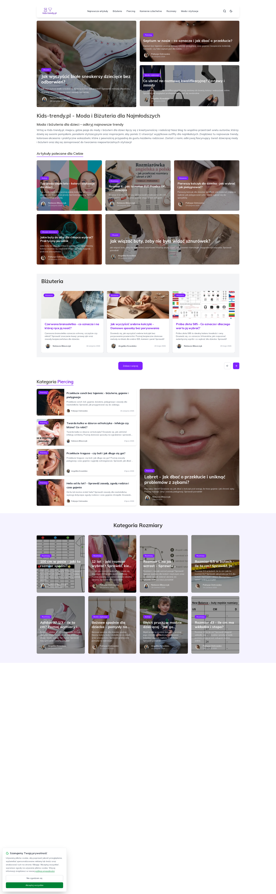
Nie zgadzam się (34, 878)
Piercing (130, 11)
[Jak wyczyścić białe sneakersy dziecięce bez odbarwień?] (86, 64)
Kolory (44, 178)
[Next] (236, 366)
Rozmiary (171, 11)
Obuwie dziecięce (49, 232)
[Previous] (227, 366)
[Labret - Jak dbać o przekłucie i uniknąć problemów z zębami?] (189, 447)
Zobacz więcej (130, 365)
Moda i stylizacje (189, 11)
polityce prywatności (45, 871)
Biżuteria (117, 11)
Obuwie (46, 70)
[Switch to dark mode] (231, 11)
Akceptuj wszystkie (34, 885)
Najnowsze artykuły (97, 11)
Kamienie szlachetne (151, 11)
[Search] (224, 11)
